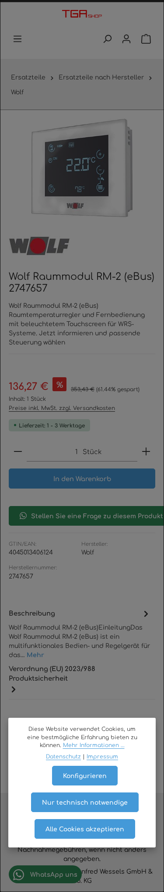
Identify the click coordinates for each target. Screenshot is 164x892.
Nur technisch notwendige (85, 802)
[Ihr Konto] (126, 39)
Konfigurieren (85, 775)
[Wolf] (39, 246)
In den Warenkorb (82, 478)
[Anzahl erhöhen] (146, 451)
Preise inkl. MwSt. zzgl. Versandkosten (62, 407)
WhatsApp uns (52, 874)
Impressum (102, 756)
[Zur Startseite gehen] (82, 14)
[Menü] (17, 39)
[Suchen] (107, 39)
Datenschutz (63, 756)
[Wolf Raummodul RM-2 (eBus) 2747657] (82, 168)
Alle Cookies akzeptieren (84, 829)
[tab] (80, 633)
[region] (82, 168)
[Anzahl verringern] (18, 451)
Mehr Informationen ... (94, 744)
